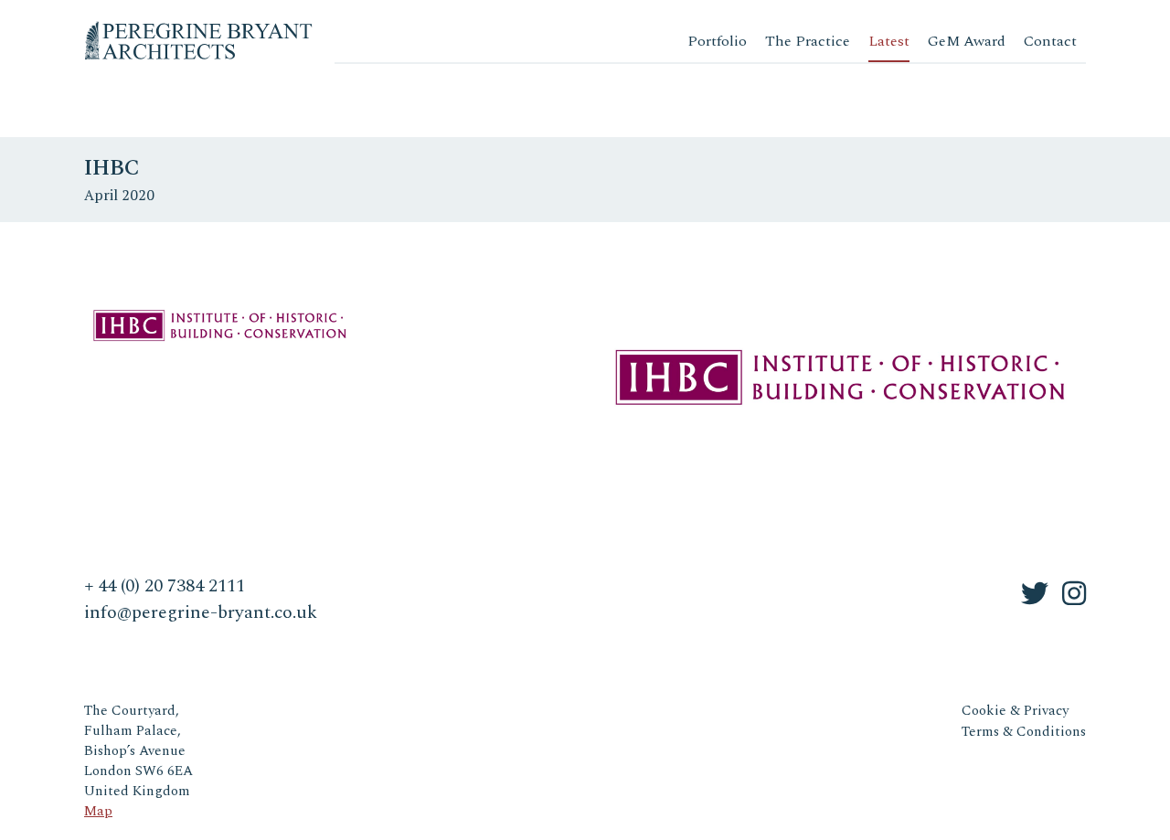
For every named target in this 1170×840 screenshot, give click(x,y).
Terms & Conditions (1024, 731)
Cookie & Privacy (1015, 710)
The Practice (807, 41)
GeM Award (966, 41)
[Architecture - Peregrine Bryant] (198, 27)
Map (98, 811)
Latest (888, 41)
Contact (1050, 41)
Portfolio (717, 41)
